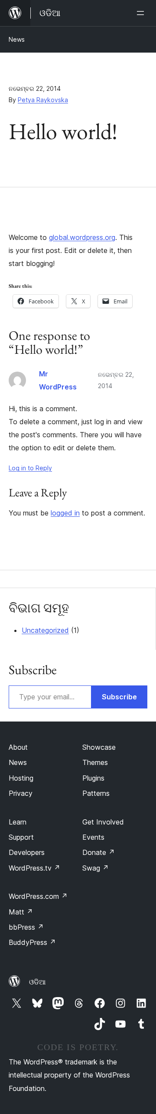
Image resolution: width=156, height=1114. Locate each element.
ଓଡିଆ (37, 982)
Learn (17, 822)
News (17, 39)
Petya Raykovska (43, 99)
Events (93, 837)
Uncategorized (45, 630)
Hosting (21, 778)
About (18, 747)
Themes (95, 762)
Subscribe (119, 696)
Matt (21, 912)
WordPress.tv (34, 868)
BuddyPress (32, 942)
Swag (95, 868)
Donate (98, 852)
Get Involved (103, 822)
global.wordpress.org (82, 237)
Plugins (93, 778)
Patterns (96, 793)
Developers (27, 852)
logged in (65, 513)
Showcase (99, 747)
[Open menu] (142, 13)
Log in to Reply (30, 468)
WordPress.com (38, 896)
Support (21, 837)
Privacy (20, 793)
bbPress (26, 927)
